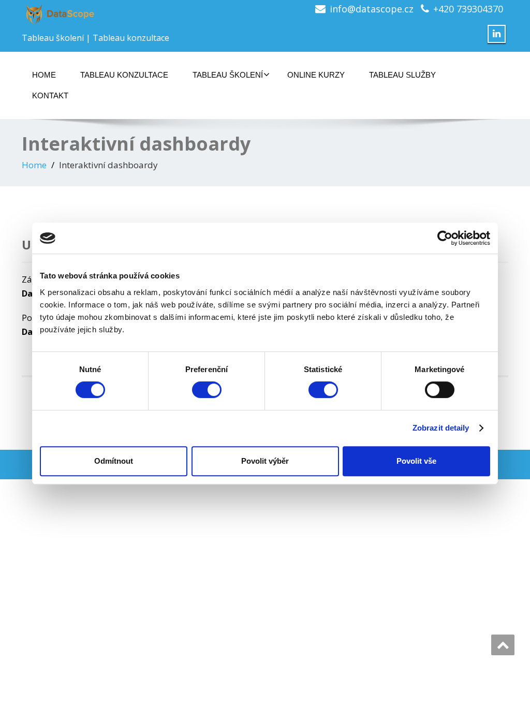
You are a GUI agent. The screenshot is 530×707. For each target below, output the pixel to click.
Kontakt (50, 95)
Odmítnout (113, 460)
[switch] (207, 389)
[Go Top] (502, 645)
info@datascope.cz (372, 9)
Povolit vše (416, 460)
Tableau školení (228, 74)
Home (44, 74)
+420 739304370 (468, 9)
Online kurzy (316, 74)
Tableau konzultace (124, 74)
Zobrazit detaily (441, 427)
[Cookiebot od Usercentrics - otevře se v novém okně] (445, 238)
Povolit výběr (265, 460)
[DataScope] (139, 14)
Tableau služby (402, 74)
